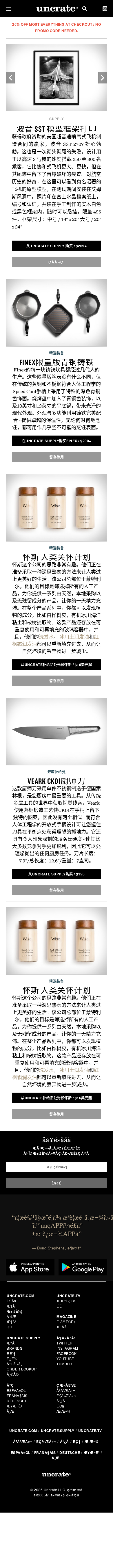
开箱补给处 (57, 771)
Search (84, 8)
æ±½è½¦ (14, 1311)
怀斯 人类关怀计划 (57, 557)
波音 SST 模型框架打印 (57, 129)
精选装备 (56, 353)
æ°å (11, 1342)
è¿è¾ (12, 1358)
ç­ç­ (9, 1326)
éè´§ (11, 1353)
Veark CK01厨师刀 (56, 781)
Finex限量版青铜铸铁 (56, 362)
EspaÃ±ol (16, 1390)
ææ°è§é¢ (66, 1300)
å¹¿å (61, 1400)
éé (59, 1305)
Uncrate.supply (57, 1430)
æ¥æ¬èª (15, 1405)
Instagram (67, 1348)
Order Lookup (22, 1368)
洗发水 (46, 637)
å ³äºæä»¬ (66, 1390)
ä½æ (11, 1316)
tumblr (64, 1363)
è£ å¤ (11, 1300)
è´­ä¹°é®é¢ (66, 1321)
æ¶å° (12, 1305)
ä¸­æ (10, 1411)
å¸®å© (13, 1374)
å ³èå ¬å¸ (14, 1363)
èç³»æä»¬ (66, 1395)
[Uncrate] (56, 8)
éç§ (60, 1405)
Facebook (66, 1353)
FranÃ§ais (17, 1395)
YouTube (65, 1358)
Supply (56, 118)
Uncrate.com (23, 1430)
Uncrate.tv (90, 1430)
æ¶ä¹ (12, 1321)
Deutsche (17, 1400)
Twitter (65, 1342)
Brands (14, 1348)
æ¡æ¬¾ (63, 1411)
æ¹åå (62, 1326)
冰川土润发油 (74, 637)
